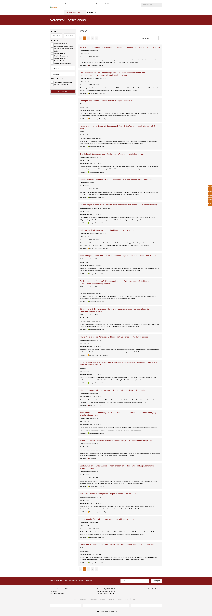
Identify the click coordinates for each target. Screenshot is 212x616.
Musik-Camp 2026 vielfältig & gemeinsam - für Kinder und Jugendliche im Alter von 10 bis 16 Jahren (120, 47)
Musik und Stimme (60, 58)
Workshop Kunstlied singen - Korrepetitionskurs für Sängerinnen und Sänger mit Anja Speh (116, 440)
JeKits (56, 51)
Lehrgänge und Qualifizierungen (64, 46)
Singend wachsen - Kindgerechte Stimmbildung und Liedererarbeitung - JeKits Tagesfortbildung (118, 179)
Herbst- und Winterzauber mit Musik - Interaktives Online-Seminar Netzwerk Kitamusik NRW (117, 545)
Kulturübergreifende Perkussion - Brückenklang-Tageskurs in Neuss (107, 230)
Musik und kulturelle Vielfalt (62, 63)
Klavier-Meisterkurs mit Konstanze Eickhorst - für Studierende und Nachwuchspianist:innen (116, 337)
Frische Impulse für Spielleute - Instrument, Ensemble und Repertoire (107, 519)
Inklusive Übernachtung (61, 84)
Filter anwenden (63, 91)
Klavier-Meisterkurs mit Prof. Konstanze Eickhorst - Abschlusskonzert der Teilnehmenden (115, 390)
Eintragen (156, 581)
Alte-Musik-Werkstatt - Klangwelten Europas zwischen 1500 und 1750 (108, 494)
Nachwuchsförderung (60, 43)
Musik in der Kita (59, 53)
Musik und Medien (60, 61)
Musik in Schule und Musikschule (64, 48)
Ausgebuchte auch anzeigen (63, 82)
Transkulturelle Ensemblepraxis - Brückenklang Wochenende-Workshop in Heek (112, 154)
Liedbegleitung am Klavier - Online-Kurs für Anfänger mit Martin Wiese (108, 101)
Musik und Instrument (61, 56)
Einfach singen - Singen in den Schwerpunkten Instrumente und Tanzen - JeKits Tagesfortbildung (118, 205)
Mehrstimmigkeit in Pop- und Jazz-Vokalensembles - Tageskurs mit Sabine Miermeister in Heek (118, 256)
